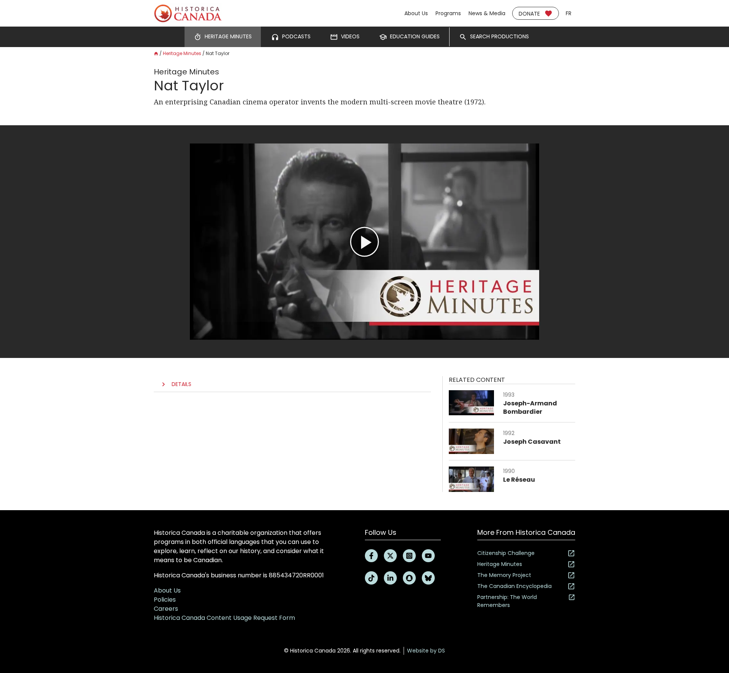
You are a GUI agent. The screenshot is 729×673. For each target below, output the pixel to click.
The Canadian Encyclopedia (514, 586)
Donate (529, 13)
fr (568, 13)
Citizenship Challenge (506, 553)
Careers (166, 608)
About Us (416, 13)
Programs (448, 13)
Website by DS (426, 650)
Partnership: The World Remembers (507, 601)
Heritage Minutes (182, 53)
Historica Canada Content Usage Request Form (224, 617)
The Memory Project (504, 575)
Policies (165, 599)
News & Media (487, 13)
